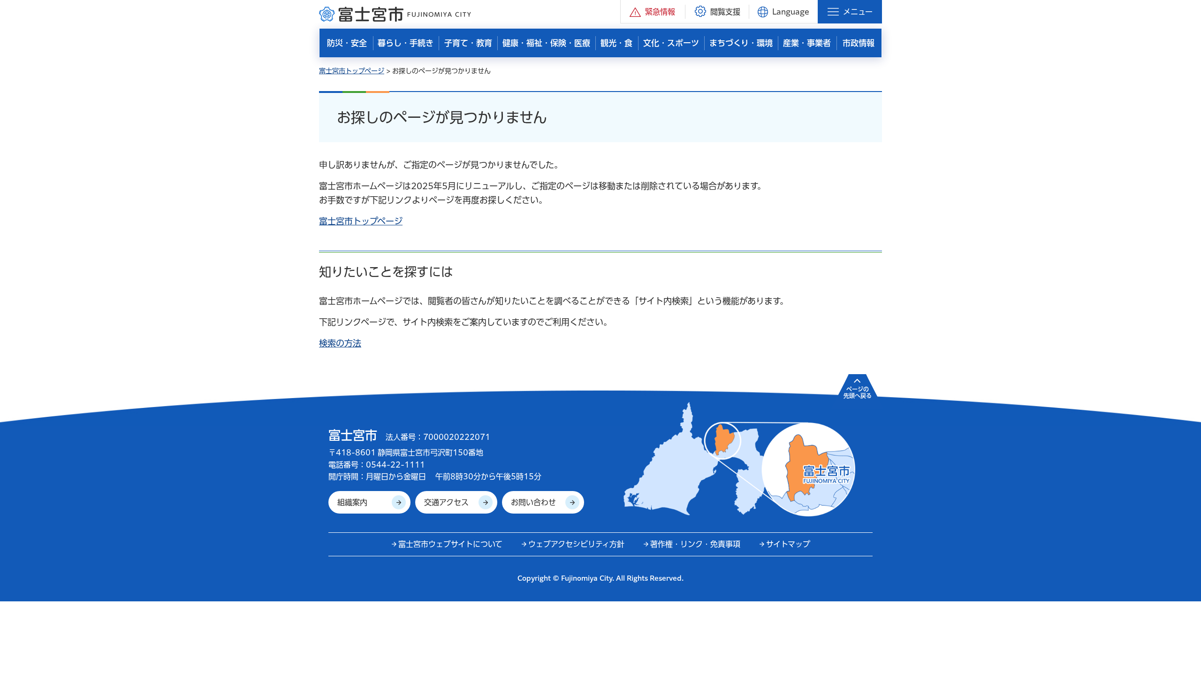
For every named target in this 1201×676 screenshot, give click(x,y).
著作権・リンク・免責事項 (695, 544)
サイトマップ (788, 544)
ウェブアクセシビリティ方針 (576, 544)
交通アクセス (446, 502)
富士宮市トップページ (351, 71)
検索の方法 (340, 343)
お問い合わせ (533, 502)
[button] (653, 11)
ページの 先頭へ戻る (858, 392)
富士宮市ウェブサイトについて (450, 544)
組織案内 (352, 502)
